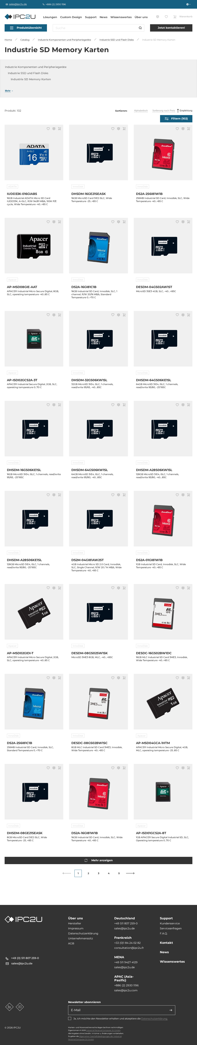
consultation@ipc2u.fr (129, 948)
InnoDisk (78, 186)
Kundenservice (170, 923)
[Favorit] (47, 129)
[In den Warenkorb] (59, 129)
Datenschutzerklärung (83, 933)
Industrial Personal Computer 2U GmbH (103, 1030)
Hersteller (74, 923)
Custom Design (71, 17)
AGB (71, 943)
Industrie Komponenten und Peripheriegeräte (35, 67)
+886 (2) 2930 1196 (126, 985)
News (103, 17)
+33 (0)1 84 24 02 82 (127, 943)
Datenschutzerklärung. (154, 1018)
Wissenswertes (121, 17)
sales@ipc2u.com (126, 990)
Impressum (75, 928)
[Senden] (170, 1010)
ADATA (12, 186)
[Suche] (140, 28)
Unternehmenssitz (80, 938)
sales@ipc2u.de (124, 928)
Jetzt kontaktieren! (171, 27)
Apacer (12, 279)
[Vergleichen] (53, 129)
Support (91, 17)
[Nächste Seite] (130, 873)
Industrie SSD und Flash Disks (28, 73)
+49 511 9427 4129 (126, 962)
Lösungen (50, 17)
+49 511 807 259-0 (126, 923)
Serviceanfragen (171, 928)
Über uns (141, 17)
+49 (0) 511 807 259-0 (25, 958)
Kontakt (166, 943)
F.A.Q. (164, 933)
